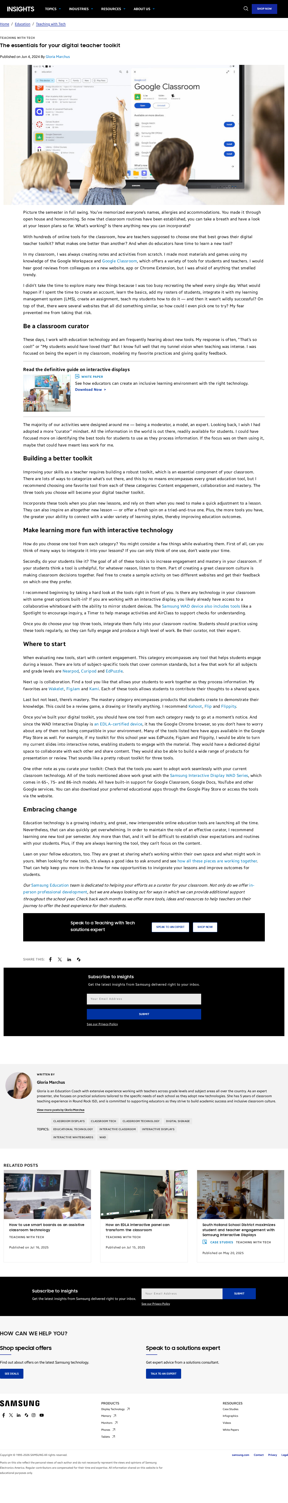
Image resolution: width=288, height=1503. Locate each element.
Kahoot (195, 706)
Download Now (89, 389)
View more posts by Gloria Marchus (60, 1110)
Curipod (89, 671)
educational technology (73, 1129)
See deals (12, 1373)
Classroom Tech (103, 1121)
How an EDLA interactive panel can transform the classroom (137, 1227)
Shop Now (264, 8)
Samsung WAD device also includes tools (201, 606)
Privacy (272, 1455)
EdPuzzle (114, 671)
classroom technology (141, 1121)
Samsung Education (50, 885)
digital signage (178, 1121)
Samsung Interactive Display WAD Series (209, 775)
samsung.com (240, 1455)
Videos (227, 1422)
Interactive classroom (117, 1129)
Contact (259, 1455)
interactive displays (158, 1129)
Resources (111, 9)
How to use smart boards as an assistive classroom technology (47, 1227)
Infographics (230, 1415)
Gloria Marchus (58, 57)
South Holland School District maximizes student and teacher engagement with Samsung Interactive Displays (239, 1230)
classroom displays (69, 1121)
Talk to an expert (163, 1373)
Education (22, 24)
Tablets (105, 1436)
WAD (102, 1137)
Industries (79, 9)
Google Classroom (119, 261)
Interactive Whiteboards (73, 1137)
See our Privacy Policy (102, 1024)
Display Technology (113, 1409)
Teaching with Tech (51, 24)
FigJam (73, 688)
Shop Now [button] (205, 927)
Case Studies (221, 1242)
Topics (50, 9)
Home (4, 24)
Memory (106, 1415)
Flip (208, 706)
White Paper (92, 377)
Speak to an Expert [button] (170, 927)
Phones (105, 1429)
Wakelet (56, 688)
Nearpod (71, 671)
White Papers (231, 1429)
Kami (94, 688)
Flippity (228, 706)
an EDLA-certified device (118, 724)
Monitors (106, 1422)
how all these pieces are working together (217, 861)
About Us (142, 9)
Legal (284, 1455)
